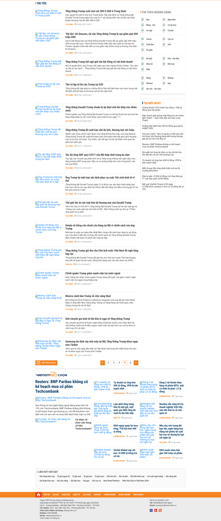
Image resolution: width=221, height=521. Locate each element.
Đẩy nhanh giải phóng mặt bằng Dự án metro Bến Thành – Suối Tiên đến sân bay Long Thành (163, 118)
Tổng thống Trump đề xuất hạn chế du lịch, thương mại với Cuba (99, 130)
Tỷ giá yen (88, 476)
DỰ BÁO (56, 495)
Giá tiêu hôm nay (137, 476)
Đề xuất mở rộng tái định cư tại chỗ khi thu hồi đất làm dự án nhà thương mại (162, 153)
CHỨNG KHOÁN (110, 495)
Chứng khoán (119, 393)
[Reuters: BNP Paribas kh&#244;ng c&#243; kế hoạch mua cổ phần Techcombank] (63, 399)
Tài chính (69, 24)
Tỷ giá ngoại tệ (63, 476)
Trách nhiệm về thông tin (50, 518)
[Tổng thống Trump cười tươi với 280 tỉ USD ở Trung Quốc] (48, 19)
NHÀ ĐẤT (97, 495)
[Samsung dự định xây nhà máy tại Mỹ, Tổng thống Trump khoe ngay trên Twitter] (48, 349)
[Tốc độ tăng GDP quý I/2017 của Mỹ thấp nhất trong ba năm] (48, 162)
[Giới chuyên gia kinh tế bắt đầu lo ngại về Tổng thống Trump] (48, 326)
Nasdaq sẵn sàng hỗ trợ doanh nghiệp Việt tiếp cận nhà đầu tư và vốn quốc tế (171, 409)
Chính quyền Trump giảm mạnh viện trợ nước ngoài (92, 273)
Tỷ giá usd (76, 476)
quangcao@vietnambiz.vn (166, 505)
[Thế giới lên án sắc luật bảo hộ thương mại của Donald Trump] (48, 210)
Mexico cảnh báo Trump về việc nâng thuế (88, 296)
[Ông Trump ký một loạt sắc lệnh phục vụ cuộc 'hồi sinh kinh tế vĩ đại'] (48, 185)
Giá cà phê (123, 476)
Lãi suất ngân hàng (155, 476)
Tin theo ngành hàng (156, 12)
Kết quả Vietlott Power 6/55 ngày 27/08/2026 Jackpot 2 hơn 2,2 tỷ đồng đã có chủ (163, 186)
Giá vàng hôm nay (47, 476)
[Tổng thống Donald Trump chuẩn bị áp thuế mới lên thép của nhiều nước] (48, 115)
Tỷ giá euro (99, 476)
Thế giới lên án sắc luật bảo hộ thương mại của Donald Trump (98, 202)
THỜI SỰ (46, 495)
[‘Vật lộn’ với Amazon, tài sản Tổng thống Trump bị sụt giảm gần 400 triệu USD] (48, 41)
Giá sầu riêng (62, 481)
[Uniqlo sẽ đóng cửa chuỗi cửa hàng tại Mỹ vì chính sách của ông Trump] (48, 233)
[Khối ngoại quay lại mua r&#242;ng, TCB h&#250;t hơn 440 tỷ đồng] (103, 430)
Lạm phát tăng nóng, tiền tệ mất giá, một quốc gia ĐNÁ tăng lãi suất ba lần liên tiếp (125, 409)
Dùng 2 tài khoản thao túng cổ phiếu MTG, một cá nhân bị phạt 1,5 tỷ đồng (171, 387)
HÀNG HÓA (66, 495)
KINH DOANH (138, 495)
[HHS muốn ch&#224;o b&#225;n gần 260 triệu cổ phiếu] (149, 455)
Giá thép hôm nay (47, 481)
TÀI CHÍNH (87, 495)
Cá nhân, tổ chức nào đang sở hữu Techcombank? (83, 424)
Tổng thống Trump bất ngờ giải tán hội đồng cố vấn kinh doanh (99, 61)
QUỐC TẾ (76, 495)
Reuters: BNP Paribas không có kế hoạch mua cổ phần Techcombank (161, 145)
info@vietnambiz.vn (53, 516)
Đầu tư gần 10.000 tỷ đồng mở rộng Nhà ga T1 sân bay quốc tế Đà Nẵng (162, 177)
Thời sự (68, 264)
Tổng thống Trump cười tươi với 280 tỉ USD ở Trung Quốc (95, 11)
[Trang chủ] (38, 494)
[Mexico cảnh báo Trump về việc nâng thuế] (48, 304)
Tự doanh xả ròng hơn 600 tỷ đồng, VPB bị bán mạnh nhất (126, 385)
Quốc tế (117, 418)
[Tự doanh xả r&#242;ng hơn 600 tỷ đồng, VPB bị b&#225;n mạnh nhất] (103, 387)
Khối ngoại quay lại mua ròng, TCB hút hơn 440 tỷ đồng (126, 428)
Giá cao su (96, 481)
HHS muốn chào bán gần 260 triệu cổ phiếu (170, 452)
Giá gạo (86, 481)
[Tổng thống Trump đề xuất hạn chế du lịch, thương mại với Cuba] (48, 137)
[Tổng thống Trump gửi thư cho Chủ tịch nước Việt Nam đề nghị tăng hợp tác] (48, 258)
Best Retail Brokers (112, 481)
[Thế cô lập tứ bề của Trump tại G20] (48, 92)
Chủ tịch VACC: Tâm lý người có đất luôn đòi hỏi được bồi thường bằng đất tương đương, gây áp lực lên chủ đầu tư (162, 136)
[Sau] (136, 362)
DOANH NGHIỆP (124, 495)
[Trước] (102, 362)
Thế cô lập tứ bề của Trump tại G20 (84, 84)
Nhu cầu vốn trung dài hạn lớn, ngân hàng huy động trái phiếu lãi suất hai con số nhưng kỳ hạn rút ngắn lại (171, 431)
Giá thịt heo (75, 481)
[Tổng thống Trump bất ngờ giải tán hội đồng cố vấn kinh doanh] (48, 69)
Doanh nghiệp (119, 461)
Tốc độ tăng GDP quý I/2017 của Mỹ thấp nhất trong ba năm (97, 154)
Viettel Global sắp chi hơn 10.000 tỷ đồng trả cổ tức (125, 453)
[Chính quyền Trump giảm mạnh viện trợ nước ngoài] (48, 281)
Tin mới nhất (152, 103)
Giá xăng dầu (171, 476)
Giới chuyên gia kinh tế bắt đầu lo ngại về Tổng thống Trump (97, 318)
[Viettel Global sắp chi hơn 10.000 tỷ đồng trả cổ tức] (103, 455)
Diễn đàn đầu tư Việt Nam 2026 (135, 481)
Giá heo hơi (111, 476)
